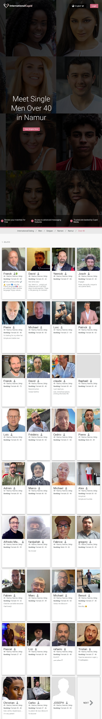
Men (40, 231)
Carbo (32, 702)
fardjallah (34, 541)
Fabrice (58, 541)
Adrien (7, 488)
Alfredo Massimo (11, 541)
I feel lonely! (7, 606)
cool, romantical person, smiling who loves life (61, 393)
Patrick (82, 327)
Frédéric (33, 434)
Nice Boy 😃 (82, 606)
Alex (81, 488)
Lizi (30, 649)
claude (57, 381)
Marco (32, 488)
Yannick (58, 273)
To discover (32, 714)
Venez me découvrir (60, 604)
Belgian (50, 231)
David (31, 273)
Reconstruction (33, 389)
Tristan (82, 649)
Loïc (6, 434)
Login (94, 6)
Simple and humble (85, 499)
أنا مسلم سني (58, 660)
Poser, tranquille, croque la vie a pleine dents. (87, 285)
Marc (31, 595)
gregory (83, 541)
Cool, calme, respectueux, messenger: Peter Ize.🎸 (13, 711)
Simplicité (81, 496)
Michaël (58, 595)
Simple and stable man (11, 338)
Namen (60, 231)
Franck (7, 273)
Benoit (82, 595)
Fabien (7, 595)
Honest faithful (33, 392)
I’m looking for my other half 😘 (13, 335)
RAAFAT (56, 657)
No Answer (32, 551)
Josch (82, 273)
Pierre (7, 327)
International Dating (25, 231)
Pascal (7, 649)
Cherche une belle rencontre (13, 604)
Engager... (81, 282)
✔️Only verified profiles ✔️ (12, 282)
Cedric (57, 434)
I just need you (58, 389)
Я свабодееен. (83, 660)
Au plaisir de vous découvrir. (38, 711)
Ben (79, 604)
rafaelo (57, 649)
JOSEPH (58, 702)
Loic (56, 327)
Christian (8, 702)
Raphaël (83, 381)
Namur (71, 231)
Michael (33, 327)
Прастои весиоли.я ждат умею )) (88, 657)
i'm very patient (8, 714)
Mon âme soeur (33, 282)
